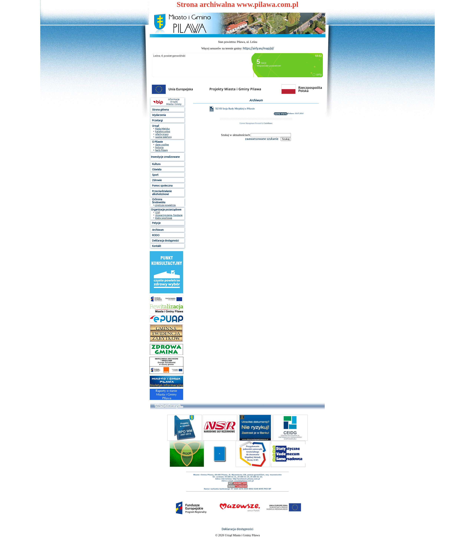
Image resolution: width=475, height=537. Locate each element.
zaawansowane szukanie (261, 138)
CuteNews (268, 123)
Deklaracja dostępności (237, 529)
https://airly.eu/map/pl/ (258, 48)
